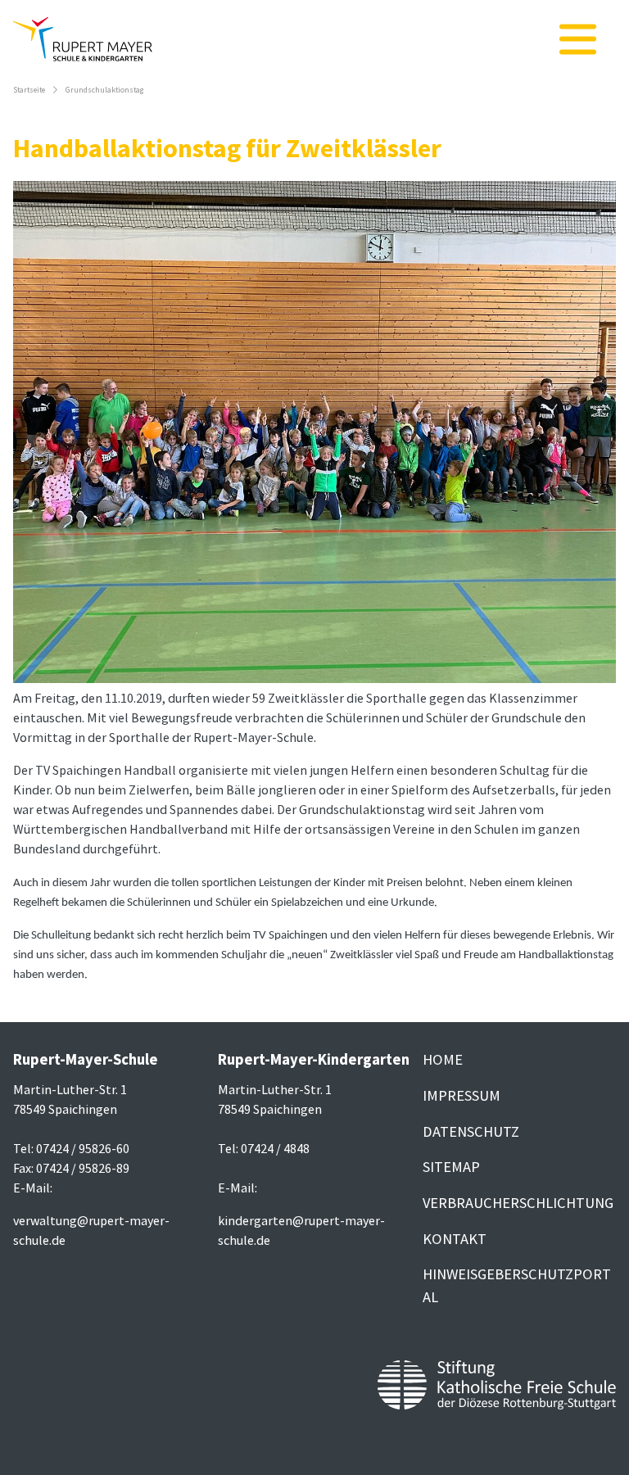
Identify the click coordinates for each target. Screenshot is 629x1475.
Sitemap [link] (451, 1166)
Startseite (29, 90)
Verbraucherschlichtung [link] (518, 1202)
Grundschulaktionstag (104, 90)
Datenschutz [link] (471, 1131)
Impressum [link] (461, 1095)
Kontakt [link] (454, 1238)
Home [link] (443, 1059)
